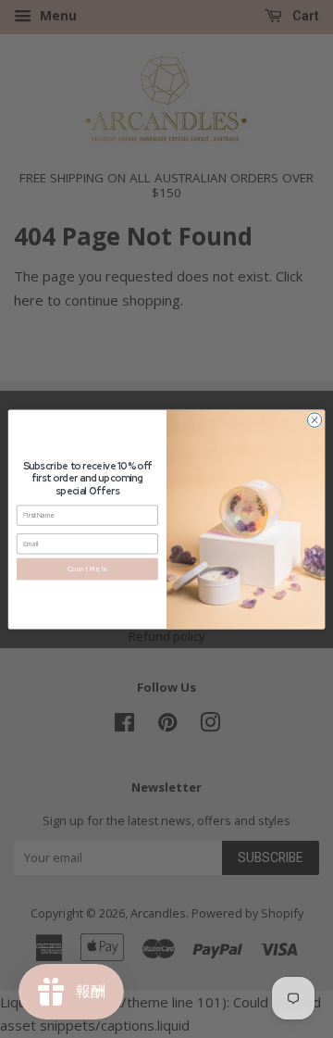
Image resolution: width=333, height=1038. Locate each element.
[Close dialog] (314, 419)
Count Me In (87, 568)
